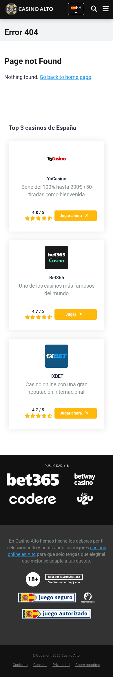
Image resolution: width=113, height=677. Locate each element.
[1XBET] (56, 366)
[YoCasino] (56, 168)
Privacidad (61, 665)
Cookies (40, 665)
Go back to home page (65, 77)
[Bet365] (56, 267)
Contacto (20, 665)
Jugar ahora (71, 215)
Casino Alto (70, 656)
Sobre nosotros (87, 665)
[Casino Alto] (37, 8)
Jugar (70, 314)
